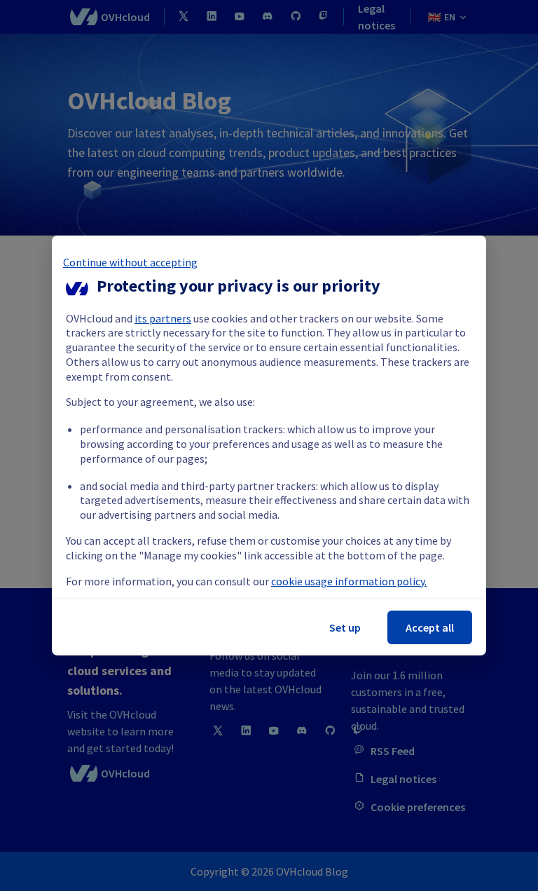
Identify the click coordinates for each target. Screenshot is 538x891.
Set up (345, 627)
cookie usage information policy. (349, 581)
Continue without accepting (130, 262)
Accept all (430, 627)
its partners (162, 318)
